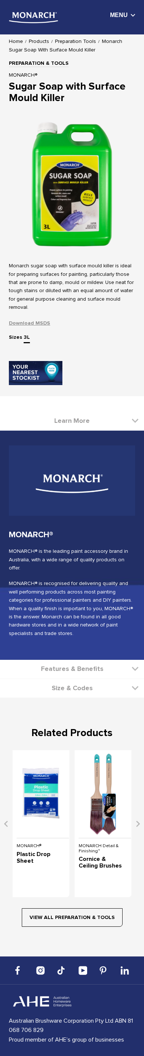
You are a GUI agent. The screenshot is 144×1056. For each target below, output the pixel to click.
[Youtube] (82, 970)
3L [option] (27, 337)
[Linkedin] (124, 970)
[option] (72, 185)
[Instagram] (40, 970)
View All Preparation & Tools (72, 917)
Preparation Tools (75, 41)
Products (39, 41)
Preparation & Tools (39, 63)
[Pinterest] (103, 970)
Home (16, 41)
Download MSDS (29, 323)
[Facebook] (19, 970)
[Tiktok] (61, 970)
